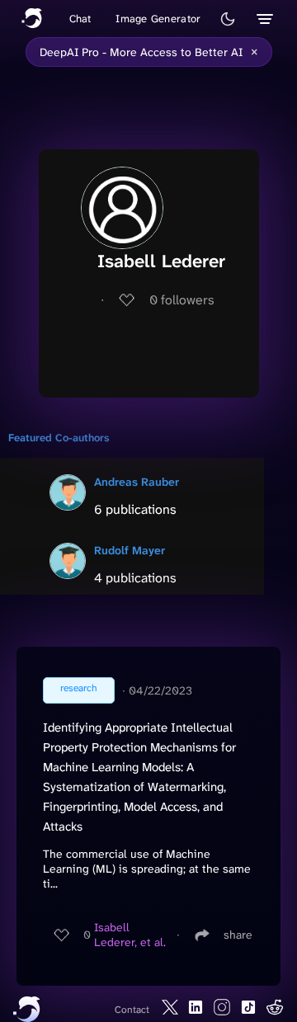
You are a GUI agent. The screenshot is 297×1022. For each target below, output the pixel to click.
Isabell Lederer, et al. (130, 934)
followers (181, 299)
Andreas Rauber (136, 481)
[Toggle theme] (227, 19)
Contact (132, 1009)
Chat (80, 19)
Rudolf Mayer (129, 550)
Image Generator (158, 19)
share (238, 934)
